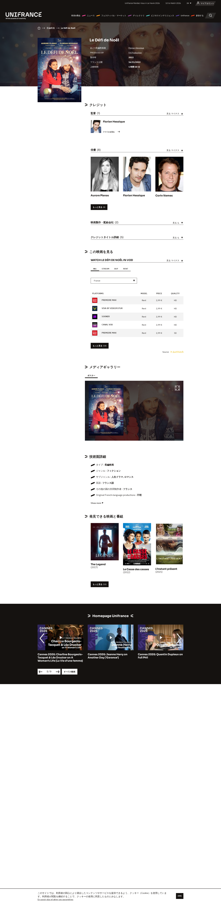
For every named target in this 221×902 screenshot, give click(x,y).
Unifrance (185, 15)
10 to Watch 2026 (173, 3)
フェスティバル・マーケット (113, 15)
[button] (177, 388)
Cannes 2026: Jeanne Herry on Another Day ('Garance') (107, 656)
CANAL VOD (107, 324)
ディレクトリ (138, 15)
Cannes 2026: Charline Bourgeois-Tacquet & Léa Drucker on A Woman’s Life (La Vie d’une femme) (60, 657)
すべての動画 (69, 671)
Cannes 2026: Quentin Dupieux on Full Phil (160, 656)
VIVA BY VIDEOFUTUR (112, 308)
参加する (200, 15)
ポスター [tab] (91, 375)
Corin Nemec (164, 195)
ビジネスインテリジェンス (162, 15)
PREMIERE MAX (108, 300)
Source (165, 352)
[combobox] (114, 281)
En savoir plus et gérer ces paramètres (55, 899)
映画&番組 (75, 15)
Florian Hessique (136, 48)
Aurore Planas (100, 195)
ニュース (91, 15)
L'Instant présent (166, 569)
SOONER (105, 316)
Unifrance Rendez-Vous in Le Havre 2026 (142, 3)
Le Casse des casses (136, 569)
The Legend (98, 564)
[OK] (180, 896)
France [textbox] (97, 280)
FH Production (135, 52)
